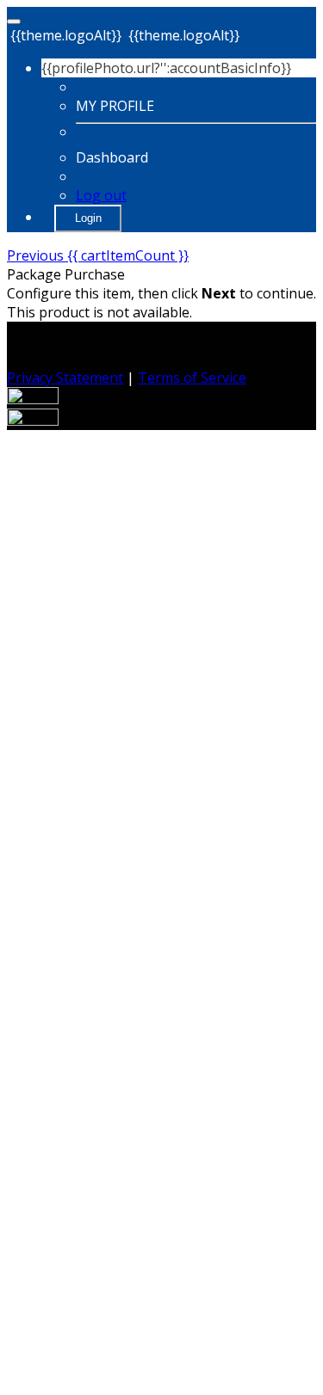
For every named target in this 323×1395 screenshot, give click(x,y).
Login (88, 218)
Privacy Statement (65, 377)
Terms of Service (192, 377)
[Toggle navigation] (14, 21)
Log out (101, 195)
